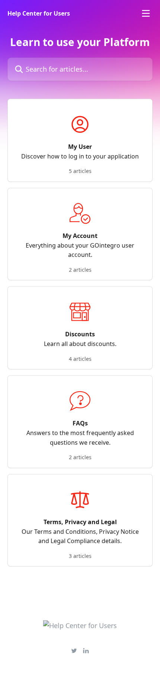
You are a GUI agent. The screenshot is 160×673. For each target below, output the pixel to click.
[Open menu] (146, 13)
